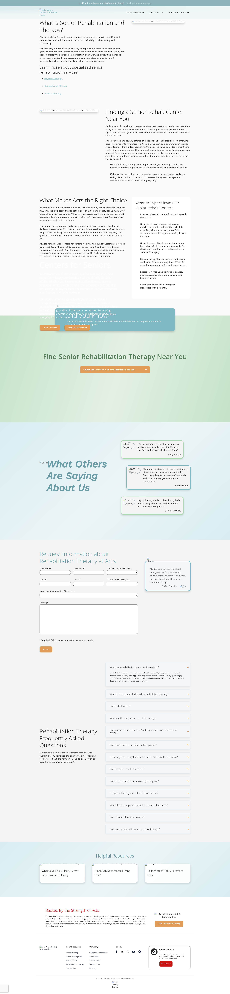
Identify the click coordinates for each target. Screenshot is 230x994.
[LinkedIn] (122, 952)
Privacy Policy (94, 960)
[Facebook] (117, 952)
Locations (154, 12)
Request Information (77, 328)
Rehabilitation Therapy (75, 964)
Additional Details (177, 12)
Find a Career (166, 964)
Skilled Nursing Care (74, 957)
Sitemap (92, 968)
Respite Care (71, 968)
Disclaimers (93, 957)
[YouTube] (133, 952)
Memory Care (71, 960)
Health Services (133, 12)
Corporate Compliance (98, 953)
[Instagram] (139, 952)
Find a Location (50, 328)
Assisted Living (72, 953)
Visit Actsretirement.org (169, 924)
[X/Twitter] (128, 952)
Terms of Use (94, 964)
